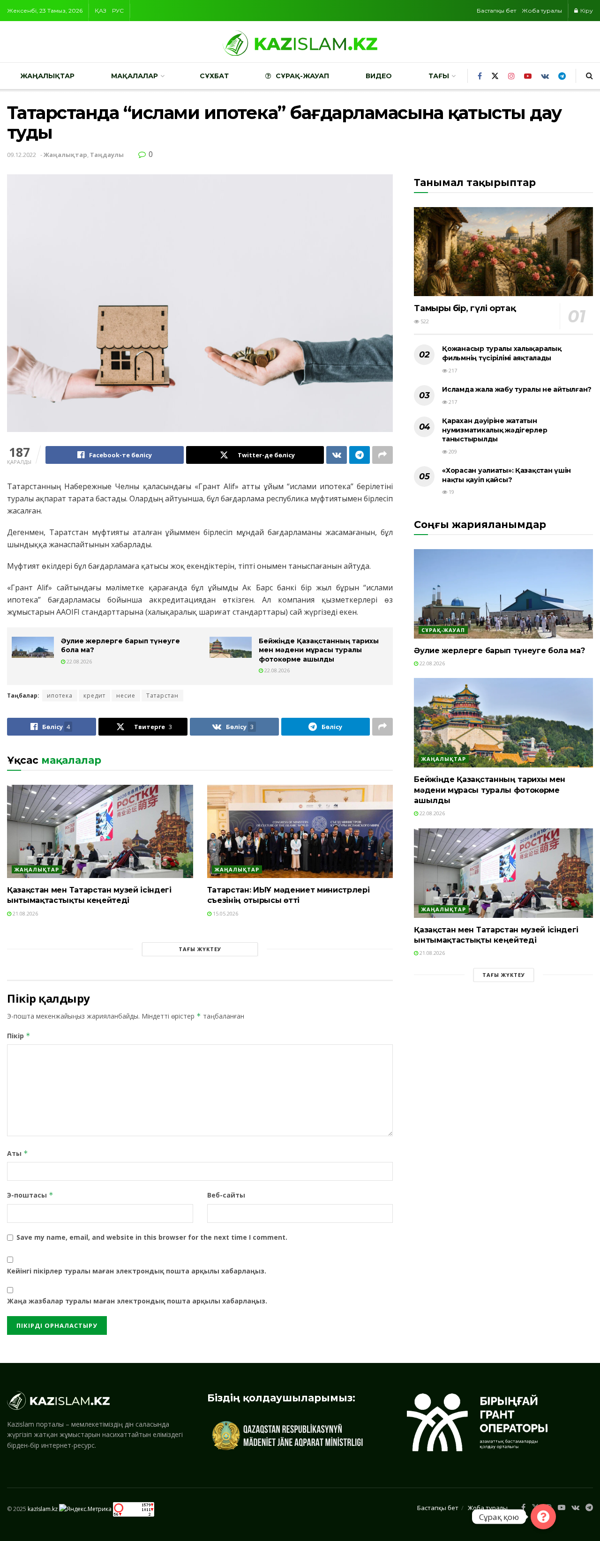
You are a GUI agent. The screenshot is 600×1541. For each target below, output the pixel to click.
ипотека (60, 696)
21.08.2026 (24, 913)
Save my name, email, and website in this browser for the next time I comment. (151, 1237)
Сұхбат (214, 76)
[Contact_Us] (543, 1516)
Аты (17, 1153)
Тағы (438, 76)
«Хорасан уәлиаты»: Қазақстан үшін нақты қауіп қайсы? (506, 475)
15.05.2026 (224, 913)
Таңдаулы (107, 154)
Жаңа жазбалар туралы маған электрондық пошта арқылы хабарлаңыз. (137, 1300)
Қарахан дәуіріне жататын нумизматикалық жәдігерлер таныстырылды (494, 430)
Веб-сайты (226, 1195)
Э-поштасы (30, 1195)
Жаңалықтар (47, 76)
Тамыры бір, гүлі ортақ (465, 308)
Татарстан (162, 696)
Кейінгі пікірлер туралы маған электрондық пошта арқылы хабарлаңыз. (136, 1270)
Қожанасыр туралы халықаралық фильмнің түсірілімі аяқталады (501, 353)
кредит (94, 696)
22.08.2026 (78, 661)
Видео (379, 76)
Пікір (18, 1035)
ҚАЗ (100, 10)
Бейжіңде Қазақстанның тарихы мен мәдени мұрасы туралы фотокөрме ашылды (319, 650)
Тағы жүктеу (200, 949)
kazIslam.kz (43, 1508)
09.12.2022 (21, 154)
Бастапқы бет (496, 10)
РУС (118, 10)
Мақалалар (134, 76)
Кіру (586, 10)
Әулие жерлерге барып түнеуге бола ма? (499, 650)
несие (125, 696)
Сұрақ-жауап (302, 76)
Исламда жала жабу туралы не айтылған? (517, 389)
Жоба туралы (542, 10)
